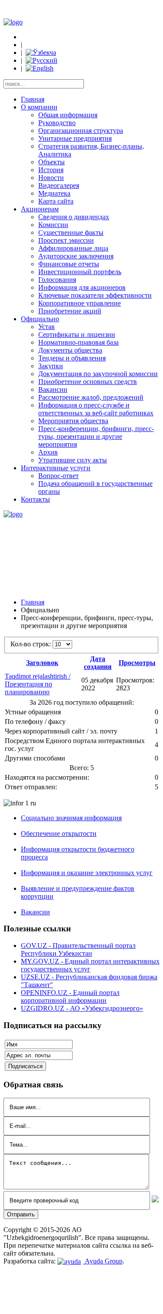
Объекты (51, 162)
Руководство (57, 122)
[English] (39, 68)
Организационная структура (80, 130)
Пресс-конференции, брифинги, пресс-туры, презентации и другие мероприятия (96, 436)
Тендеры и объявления (72, 358)
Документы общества (70, 350)
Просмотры (137, 662)
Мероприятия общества (73, 420)
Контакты (35, 499)
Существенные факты (70, 232)
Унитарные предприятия (75, 138)
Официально (40, 319)
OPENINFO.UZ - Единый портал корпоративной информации (70, 996)
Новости (51, 177)
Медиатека (54, 193)
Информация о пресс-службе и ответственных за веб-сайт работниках (95, 409)
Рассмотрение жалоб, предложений (90, 397)
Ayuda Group (103, 1261)
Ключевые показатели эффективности (95, 295)
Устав (46, 326)
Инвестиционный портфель (79, 271)
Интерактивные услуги (55, 468)
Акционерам (40, 209)
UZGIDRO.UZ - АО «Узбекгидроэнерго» (82, 1008)
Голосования (57, 279)
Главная (32, 99)
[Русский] (41, 60)
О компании (39, 107)
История (50, 169)
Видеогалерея (58, 185)
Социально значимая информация (71, 818)
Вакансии (52, 389)
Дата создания (98, 662)
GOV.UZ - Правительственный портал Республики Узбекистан (78, 949)
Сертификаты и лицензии (76, 334)
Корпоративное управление (79, 303)
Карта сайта (55, 201)
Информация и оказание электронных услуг (87, 872)
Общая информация (67, 115)
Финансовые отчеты (68, 264)
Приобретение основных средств (87, 381)
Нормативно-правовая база (78, 342)
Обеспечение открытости (58, 833)
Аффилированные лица (73, 248)
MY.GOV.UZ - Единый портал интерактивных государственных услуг (90, 965)
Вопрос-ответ (58, 475)
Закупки (50, 366)
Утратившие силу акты (72, 460)
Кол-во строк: (31, 644)
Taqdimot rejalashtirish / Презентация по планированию (37, 684)
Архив (48, 452)
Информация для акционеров (82, 287)
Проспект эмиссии (66, 240)
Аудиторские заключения (75, 256)
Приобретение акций (69, 311)
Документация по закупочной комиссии (98, 373)
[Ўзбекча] (41, 52)
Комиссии (53, 224)
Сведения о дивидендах (73, 217)
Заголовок (42, 662)
